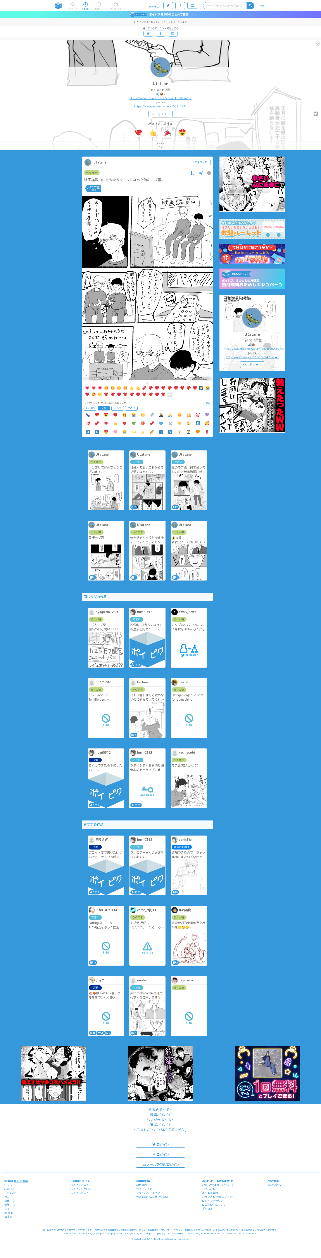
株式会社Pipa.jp (277, 1185)
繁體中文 (9, 1204)
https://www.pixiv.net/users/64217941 (160, 106)
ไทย (6, 1209)
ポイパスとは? (79, 1193)
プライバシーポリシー (149, 1193)
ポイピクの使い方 (80, 1189)
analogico (168, 1238)
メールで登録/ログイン (162, 1164)
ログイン (162, 1144)
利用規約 (141, 1185)
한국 (7, 1197)
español (9, 1189)
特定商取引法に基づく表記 (152, 1197)
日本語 (8, 1216)
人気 (104, 408)
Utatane (160, 83)
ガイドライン (144, 1189)
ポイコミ (207, 1208)
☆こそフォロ (160, 114)
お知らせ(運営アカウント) (217, 1185)
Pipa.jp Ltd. (183, 1238)
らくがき (91, 173)
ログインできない (212, 1201)
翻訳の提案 (21, 1181)
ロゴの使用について (214, 1204)
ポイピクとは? (79, 1185)
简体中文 (9, 1201)
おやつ (117, 408)
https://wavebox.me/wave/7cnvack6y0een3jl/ (160, 98)
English (8, 1185)
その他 (131, 408)
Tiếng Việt (10, 1193)
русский (9, 1213)
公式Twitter (209, 1189)
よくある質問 (210, 1193)
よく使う (90, 408)
